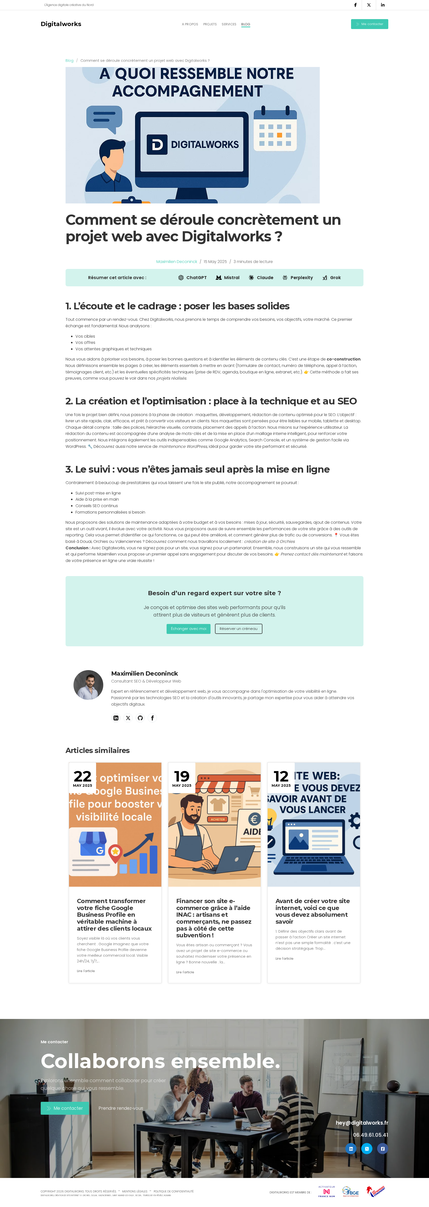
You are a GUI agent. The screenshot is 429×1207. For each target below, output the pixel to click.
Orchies (86, 1195)
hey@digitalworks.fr (362, 1122)
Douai (94, 1195)
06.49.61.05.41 (370, 1135)
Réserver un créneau (238, 628)
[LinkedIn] (115, 717)
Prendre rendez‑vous (121, 1108)
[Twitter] (366, 1148)
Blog (245, 24)
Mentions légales (134, 1191)
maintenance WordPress (183, 446)
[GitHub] (140, 717)
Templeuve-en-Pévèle (153, 1195)
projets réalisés (171, 378)
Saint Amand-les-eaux (123, 1195)
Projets (210, 24)
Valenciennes (104, 1195)
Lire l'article (86, 971)
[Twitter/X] (128, 717)
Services (229, 24)
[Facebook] (152, 717)
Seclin (138, 1195)
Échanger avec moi (188, 628)
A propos (190, 24)
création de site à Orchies (269, 541)
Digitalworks (61, 24)
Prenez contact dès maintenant (312, 554)
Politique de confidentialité (174, 1191)
